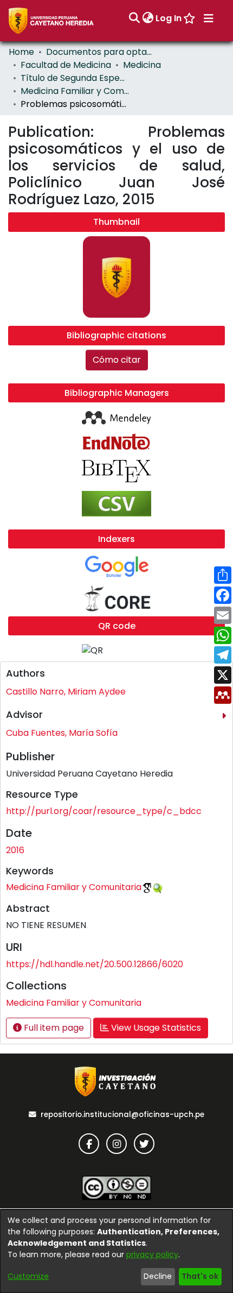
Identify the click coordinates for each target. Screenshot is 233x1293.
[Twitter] (144, 1143)
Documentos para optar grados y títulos (100, 52)
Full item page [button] (53, 1027)
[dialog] (116, 1251)
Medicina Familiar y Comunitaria (75, 91)
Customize (28, 1276)
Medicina (142, 65)
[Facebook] (89, 1143)
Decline (158, 1276)
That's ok (200, 1276)
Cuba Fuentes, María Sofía (62, 733)
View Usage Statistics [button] (155, 1027)
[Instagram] (116, 1143)
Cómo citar (117, 360)
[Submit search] (134, 18)
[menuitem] (147, 18)
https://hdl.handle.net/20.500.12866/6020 (94, 964)
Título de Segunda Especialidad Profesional (75, 78)
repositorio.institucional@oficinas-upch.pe (122, 1114)
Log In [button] (169, 18)
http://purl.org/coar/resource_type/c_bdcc (104, 811)
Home (21, 52)
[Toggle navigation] (208, 18)
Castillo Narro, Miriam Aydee (66, 691)
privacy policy (152, 1254)
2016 (15, 850)
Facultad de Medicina (66, 65)
